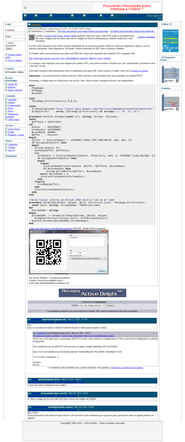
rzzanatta (36, 393)
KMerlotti (41, 333)
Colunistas (12, 144)
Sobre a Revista (15, 90)
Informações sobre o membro (41, 322)
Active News (14, 129)
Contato (29, 18)
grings (35, 379)
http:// (81, 382)
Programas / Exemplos (12, 115)
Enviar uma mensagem (66, 322)
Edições (11, 87)
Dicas (10, 108)
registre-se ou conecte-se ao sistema (127, 367)
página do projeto (140, 71)
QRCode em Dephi (50, 25)
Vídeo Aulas (92, 16)
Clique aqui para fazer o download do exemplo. (50, 228)
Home (30, 16)
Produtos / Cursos (61, 16)
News (10, 111)
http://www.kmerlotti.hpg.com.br (99, 335)
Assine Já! (12, 84)
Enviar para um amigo (98, 31)
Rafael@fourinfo (40, 407)
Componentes (14, 105)
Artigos (11, 102)
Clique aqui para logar (135, 15)
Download (43, 16)
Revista (78, 16)
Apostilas (12, 99)
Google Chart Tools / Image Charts (60, 36)
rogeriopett (36, 319)
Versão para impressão (143, 31)
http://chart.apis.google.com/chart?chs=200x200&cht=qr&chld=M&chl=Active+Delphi (69, 58)
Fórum (106, 16)
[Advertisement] (15, 201)
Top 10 (11, 150)
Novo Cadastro (15, 60)
